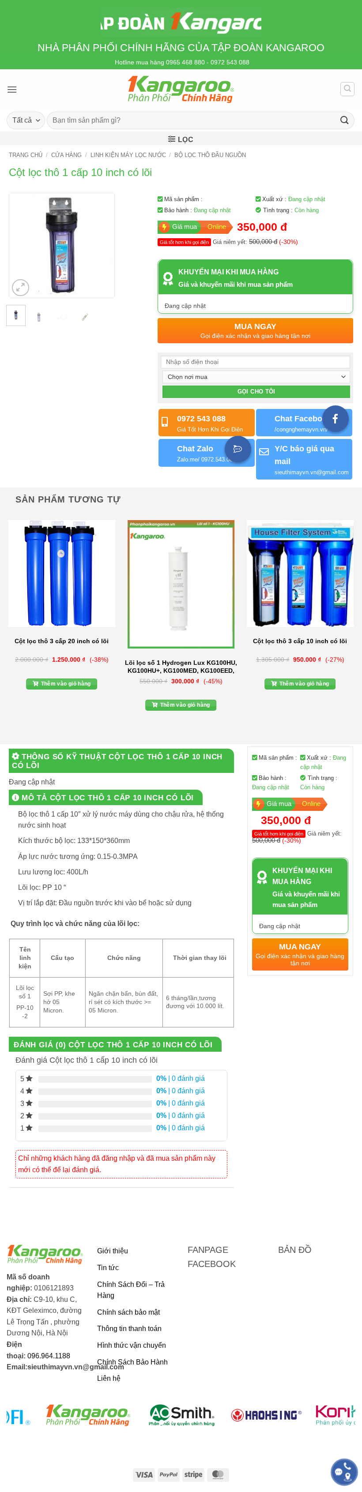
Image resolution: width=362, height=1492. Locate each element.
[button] (12, 89)
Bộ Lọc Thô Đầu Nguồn (210, 155)
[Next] (101, 245)
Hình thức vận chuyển (131, 1345)
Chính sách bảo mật (128, 1312)
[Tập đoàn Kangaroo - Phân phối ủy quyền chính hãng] (181, 89)
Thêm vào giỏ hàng (66, 683)
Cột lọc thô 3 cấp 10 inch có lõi (300, 641)
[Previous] (22, 245)
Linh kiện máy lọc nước (128, 155)
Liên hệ (109, 1378)
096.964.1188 (48, 1356)
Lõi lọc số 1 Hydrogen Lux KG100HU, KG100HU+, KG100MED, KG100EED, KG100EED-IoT (181, 666)
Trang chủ (25, 155)
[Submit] (345, 120)
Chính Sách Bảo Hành (132, 1362)
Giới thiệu (112, 1251)
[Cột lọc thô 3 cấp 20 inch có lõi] (61, 573)
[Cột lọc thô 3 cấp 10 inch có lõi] (300, 573)
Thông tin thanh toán (129, 1328)
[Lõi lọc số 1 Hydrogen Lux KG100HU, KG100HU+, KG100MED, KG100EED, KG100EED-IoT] (181, 584)
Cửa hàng (66, 155)
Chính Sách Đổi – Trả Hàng (131, 1290)
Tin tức (108, 1267)
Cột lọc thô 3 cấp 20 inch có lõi (62, 641)
